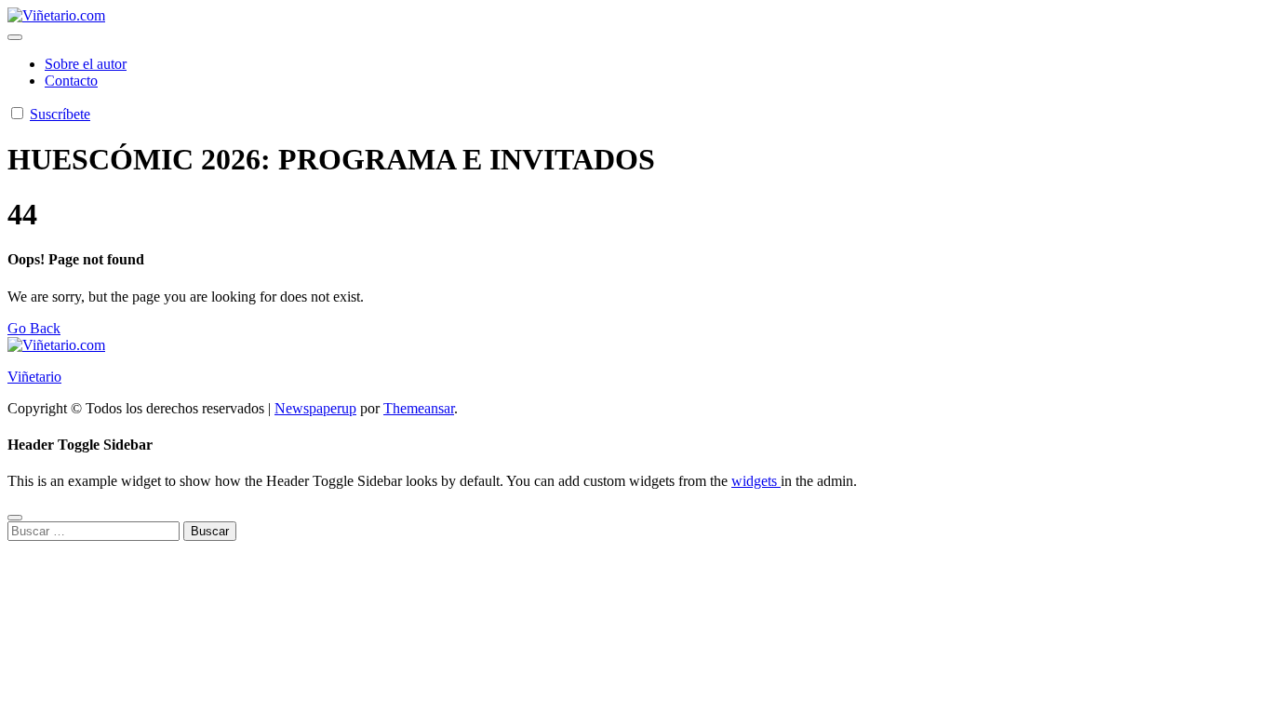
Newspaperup (315, 408)
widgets (756, 481)
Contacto (71, 80)
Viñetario (34, 376)
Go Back (33, 328)
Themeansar (418, 408)
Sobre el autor (86, 64)
